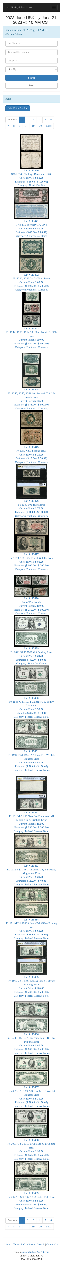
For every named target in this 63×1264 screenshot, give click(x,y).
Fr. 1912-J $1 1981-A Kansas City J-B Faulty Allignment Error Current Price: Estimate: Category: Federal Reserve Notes (31, 875)
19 (33, 125)
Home (8, 1244)
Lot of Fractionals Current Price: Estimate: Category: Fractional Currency (31, 606)
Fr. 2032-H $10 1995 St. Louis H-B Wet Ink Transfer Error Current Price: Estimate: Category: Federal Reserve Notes (31, 1096)
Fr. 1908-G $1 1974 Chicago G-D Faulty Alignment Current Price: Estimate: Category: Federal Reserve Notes (31, 707)
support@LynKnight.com (35, 1252)
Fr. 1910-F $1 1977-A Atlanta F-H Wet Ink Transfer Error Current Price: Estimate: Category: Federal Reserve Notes (31, 760)
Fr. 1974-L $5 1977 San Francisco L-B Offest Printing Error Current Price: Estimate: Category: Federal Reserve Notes (31, 1043)
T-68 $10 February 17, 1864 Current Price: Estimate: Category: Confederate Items (31, 228)
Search (40, 1244)
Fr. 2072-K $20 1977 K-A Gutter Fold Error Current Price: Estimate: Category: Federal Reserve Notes (31, 1201)
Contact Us (52, 1244)
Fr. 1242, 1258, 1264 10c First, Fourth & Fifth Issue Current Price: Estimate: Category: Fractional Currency (31, 338)
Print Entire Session (17, 108)
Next (48, 125)
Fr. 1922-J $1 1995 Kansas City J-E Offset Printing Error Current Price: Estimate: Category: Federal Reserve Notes (31, 986)
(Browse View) (13, 34)
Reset (31, 85)
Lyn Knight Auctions (18, 7)
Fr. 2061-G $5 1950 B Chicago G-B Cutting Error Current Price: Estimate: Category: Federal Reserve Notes (31, 1149)
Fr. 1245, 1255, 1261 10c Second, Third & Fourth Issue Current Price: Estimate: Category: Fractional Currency (31, 399)
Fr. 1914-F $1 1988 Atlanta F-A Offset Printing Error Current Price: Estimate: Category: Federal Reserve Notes (31, 929)
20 (40, 125)
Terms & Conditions (24, 1244)
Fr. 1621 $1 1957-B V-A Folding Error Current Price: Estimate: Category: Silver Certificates (31, 656)
